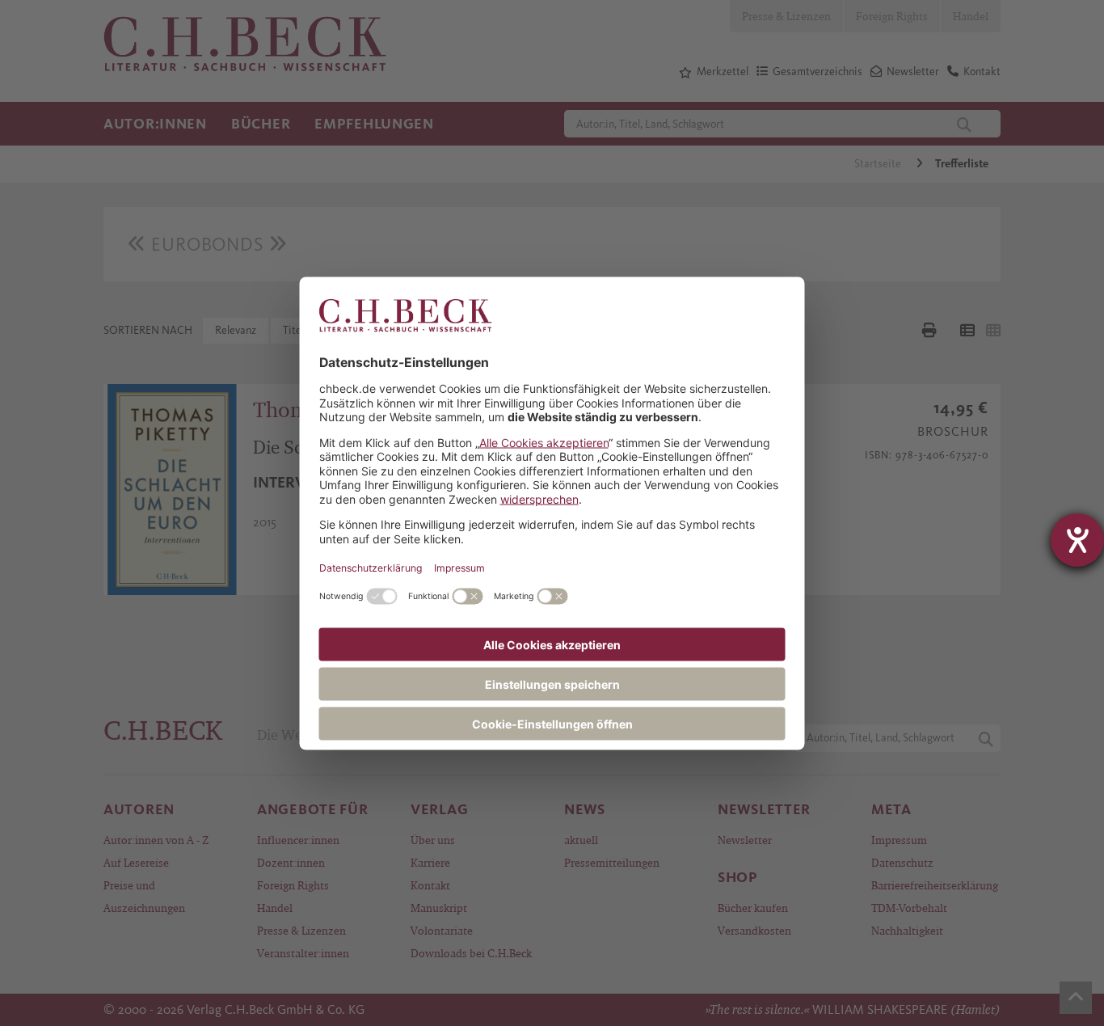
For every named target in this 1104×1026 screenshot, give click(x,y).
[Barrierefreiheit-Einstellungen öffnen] (1077, 540)
